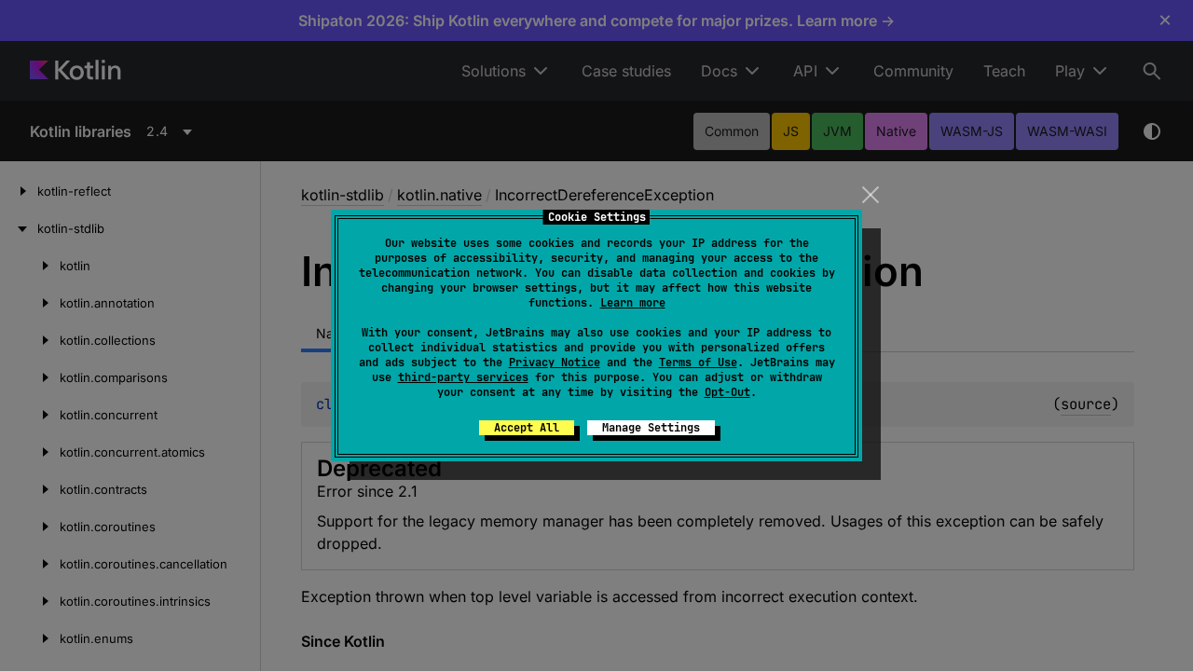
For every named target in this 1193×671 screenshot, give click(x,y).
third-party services (463, 377)
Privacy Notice (554, 362)
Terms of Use (698, 362)
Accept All (526, 427)
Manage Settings (651, 427)
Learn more (632, 302)
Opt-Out (727, 392)
